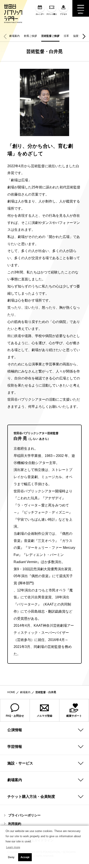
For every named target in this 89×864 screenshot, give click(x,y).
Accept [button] (25, 857)
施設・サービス (20, 763)
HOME (11, 692)
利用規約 (14, 823)
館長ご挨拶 (30, 36)
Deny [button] (11, 857)
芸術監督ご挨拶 (50, 36)
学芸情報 (14, 746)
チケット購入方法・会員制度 (31, 796)
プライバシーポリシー (24, 815)
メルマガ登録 (44, 716)
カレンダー (40, 14)
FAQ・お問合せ (15, 716)
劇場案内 (14, 36)
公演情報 (14, 730)
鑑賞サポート (74, 716)
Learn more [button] (13, 847)
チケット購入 (51, 14)
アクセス (63, 14)
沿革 (66, 36)
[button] (84, 36)
